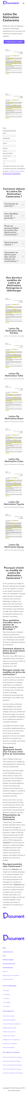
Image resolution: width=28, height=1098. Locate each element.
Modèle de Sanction (9, 1032)
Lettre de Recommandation (12, 1024)
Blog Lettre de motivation (11, 975)
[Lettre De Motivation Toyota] (14, 484)
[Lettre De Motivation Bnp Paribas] (14, 311)
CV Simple (6, 990)
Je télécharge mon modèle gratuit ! (11, 173)
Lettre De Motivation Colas (14, 460)
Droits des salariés (8, 1047)
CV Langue (6, 1006)
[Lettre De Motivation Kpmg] (14, 527)
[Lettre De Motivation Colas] (14, 441)
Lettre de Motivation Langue (12, 1069)
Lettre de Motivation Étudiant (12, 1065)
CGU (10, 171)
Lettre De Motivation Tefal (14, 374)
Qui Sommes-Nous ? (9, 964)
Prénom (5, 148)
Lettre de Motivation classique (12, 1057)
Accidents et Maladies (10, 1043)
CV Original (6, 994)
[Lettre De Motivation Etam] (14, 398)
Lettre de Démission (9, 1020)
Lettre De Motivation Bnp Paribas (14, 330)
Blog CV (5, 971)
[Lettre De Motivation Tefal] (14, 356)
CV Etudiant (6, 1002)
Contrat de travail (8, 1016)
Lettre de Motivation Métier (11, 1061)
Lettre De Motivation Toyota (14, 503)
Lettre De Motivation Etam (14, 417)
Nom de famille (8, 153)
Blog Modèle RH (8, 979)
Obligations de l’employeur (11, 1039)
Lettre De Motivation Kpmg (14, 545)
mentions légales (19, 171)
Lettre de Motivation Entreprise (14, 336)
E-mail (5, 158)
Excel (4, 133)
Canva (5, 143)
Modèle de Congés (9, 1036)
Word (4, 128)
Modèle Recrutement (9, 1028)
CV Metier (6, 998)
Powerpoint (6, 138)
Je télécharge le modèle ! (14, 42)
